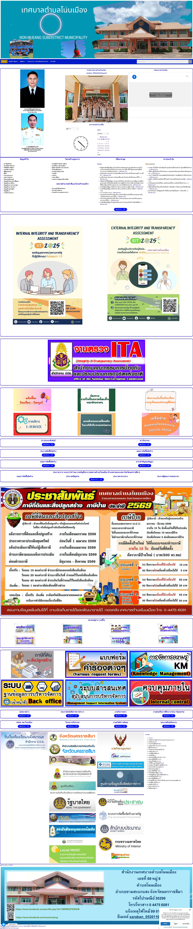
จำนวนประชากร (8, 175)
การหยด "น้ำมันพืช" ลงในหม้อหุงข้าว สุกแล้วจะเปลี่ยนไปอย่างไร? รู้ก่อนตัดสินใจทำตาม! (170, 167)
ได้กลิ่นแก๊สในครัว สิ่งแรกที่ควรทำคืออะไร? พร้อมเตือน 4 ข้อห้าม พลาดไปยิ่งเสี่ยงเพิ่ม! (169, 187)
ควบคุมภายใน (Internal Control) (156, 745)
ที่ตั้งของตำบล (7, 171)
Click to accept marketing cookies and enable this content (161, 94)
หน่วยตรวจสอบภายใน (58, 171)
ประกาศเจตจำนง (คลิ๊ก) (96, 124)
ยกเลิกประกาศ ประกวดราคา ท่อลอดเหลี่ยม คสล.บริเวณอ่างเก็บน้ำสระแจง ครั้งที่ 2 (120, 177)
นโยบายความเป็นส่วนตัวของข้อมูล (180, 927)
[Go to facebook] (4, 924)
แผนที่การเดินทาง (13, 61)
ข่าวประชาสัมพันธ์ (153, 744)
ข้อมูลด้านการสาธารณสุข (11, 185)
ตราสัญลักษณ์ (7, 163)
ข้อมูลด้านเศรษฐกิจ (9, 189)
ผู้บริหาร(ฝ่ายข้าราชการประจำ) (60, 167)
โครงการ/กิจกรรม (152, 786)
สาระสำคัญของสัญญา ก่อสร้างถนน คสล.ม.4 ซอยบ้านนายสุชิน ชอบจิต (117, 187)
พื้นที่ (5, 173)
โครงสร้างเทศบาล (57, 190)
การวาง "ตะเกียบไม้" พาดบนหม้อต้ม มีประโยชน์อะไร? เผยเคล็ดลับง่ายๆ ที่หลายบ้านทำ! (170, 175)
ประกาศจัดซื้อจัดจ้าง (153, 759)
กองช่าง (54, 175)
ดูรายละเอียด (186, 923)
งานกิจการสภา (151, 751)
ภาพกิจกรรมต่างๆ (8, 192)
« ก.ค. (98, 154)
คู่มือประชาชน (152, 747)
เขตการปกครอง (8, 177)
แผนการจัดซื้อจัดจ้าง (153, 778)
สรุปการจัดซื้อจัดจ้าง (153, 771)
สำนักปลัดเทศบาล (57, 169)
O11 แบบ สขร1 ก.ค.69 (106, 192)
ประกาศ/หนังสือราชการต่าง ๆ (155, 757)
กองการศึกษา (55, 177)
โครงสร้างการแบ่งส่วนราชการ (60, 192)
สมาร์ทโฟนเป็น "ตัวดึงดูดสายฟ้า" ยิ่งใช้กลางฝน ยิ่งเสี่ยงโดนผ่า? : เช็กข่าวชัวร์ (167, 191)
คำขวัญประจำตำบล (9, 165)
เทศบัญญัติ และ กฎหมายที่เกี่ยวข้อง (157, 774)
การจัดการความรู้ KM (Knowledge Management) (160, 740)
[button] (190, 910)
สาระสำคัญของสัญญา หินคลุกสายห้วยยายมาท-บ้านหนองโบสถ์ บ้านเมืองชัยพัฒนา (120, 202)
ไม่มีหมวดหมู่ (151, 788)
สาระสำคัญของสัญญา (153, 772)
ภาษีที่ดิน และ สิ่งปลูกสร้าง (154, 763)
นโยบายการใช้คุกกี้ (168, 927)
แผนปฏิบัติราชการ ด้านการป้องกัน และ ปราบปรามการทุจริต (163, 780)
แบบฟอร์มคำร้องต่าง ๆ (154, 776)
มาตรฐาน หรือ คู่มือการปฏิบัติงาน (156, 765)
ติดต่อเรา (22, 61)
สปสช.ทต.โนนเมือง (153, 769)
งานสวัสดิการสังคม (152, 753)
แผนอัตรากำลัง (152, 784)
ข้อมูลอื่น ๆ (7, 190)
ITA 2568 (52, 61)
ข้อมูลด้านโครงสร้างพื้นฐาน (11, 181)
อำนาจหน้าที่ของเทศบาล (58, 188)
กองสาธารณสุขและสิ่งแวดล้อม (60, 179)
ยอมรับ (165, 923)
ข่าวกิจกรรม (151, 742)
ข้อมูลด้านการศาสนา (9, 187)
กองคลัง (54, 173)
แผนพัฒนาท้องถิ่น (153, 782)
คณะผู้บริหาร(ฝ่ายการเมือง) (59, 163)
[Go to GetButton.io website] (3, 927)
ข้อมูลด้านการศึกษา (9, 183)
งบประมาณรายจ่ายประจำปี (155, 749)
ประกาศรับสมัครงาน (153, 761)
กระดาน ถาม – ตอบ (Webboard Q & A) (37, 61)
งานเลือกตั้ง (151, 755)
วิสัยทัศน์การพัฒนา (9, 167)
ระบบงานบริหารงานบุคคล (154, 767)
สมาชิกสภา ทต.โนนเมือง (58, 165)
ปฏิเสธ (175, 923)
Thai (69, 128)
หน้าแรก (4, 61)
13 (103, 146)
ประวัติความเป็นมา (9, 169)
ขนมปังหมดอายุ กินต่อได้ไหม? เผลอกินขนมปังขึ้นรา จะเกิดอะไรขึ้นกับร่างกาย (167, 183)
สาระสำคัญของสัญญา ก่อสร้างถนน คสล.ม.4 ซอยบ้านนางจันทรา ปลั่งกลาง (118, 189)
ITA (149, 738)
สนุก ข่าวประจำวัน (151, 164)
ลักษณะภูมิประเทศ (9, 179)
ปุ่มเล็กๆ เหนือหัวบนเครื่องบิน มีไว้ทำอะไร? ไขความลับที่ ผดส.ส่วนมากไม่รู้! (166, 179)
